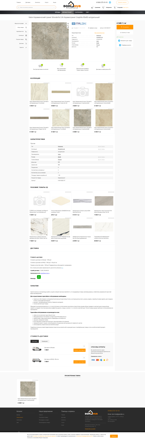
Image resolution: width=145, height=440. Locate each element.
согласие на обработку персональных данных (44, 436)
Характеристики (20, 31)
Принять (114, 436)
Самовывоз (45, 341)
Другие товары (101, 146)
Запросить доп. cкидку (126, 40)
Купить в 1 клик (126, 32)
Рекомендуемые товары (44, 422)
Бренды (18, 414)
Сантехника (19, 420)
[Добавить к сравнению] (68, 27)
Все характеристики (99, 32)
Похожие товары (20, 39)
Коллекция (21, 35)
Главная (19, 2)
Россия (98, 44)
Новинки (41, 414)
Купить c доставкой (79, 350)
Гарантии (22, 47)
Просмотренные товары (72, 375)
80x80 (97, 43)
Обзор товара (21, 27)
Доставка (28, 2)
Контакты (37, 2)
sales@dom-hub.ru (45, 273)
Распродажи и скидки (44, 420)
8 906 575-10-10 (102, 2)
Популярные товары (43, 417)
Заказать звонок (122, 2)
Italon (97, 41)
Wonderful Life (99, 37)
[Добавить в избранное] (68, 23)
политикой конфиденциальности (84, 436)
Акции (54, 2)
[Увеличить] (50, 40)
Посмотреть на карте (90, 428)
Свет (18, 422)
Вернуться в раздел (19, 23)
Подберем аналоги (126, 45)
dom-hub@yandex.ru (118, 414)
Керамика (98, 35)
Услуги (46, 2)
